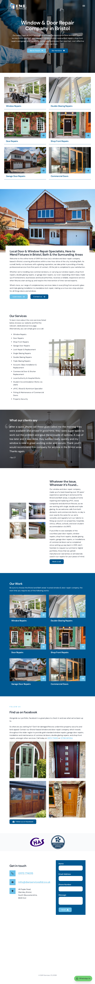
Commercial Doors (59, 176)
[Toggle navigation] (84, 6)
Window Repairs (13, 106)
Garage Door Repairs (15, 176)
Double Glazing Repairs (61, 106)
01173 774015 (53, 738)
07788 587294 (67, 738)
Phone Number (65, 884)
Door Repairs (12, 141)
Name (61, 864)
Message (62, 895)
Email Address (65, 874)
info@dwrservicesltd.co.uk (34, 882)
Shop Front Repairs (59, 141)
